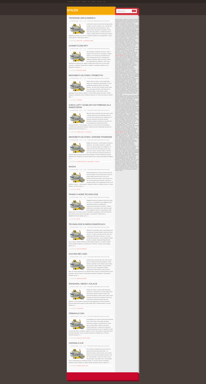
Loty (89, 1)
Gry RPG (78, 189)
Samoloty (93, 1)
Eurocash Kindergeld (82, 248)
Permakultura (76, 313)
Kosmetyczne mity (78, 46)
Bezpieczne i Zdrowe (81, 70)
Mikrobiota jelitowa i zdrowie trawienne (90, 137)
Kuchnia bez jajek (78, 254)
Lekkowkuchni (80, 308)
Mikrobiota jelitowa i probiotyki (86, 75)
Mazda (72, 167)
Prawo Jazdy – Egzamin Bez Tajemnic (85, 40)
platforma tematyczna (120, 55)
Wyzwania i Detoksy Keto (82, 365)
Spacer (72, 10)
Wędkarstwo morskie (82, 278)
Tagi (104, 1)
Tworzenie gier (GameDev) (82, 18)
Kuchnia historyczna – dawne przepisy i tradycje (88, 161)
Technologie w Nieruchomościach (87, 224)
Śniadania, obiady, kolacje (83, 284)
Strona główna (71, 1)
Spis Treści (99, 1)
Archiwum (78, 1)
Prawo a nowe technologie (83, 194)
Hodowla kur (76, 343)
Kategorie (84, 1)
